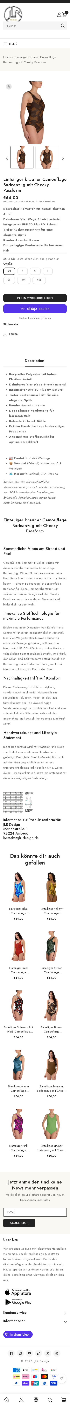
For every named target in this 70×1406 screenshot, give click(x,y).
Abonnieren (19, 1223)
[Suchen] (49, 1400)
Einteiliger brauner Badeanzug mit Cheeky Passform (51, 1088)
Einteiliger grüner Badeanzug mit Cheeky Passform (51, 1148)
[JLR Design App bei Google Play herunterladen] (35, 1302)
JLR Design (42, 1361)
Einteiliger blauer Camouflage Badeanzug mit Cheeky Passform (18, 1088)
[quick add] (28, 872)
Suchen (62, 25)
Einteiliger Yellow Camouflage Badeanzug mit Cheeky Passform (51, 911)
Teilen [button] (13, 334)
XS (9, 271)
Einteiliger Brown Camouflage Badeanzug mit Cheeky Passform (51, 1029)
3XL (39, 280)
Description (34, 360)
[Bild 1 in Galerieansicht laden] (21, 157)
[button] (64, 14)
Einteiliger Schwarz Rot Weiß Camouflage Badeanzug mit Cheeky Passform (18, 1029)
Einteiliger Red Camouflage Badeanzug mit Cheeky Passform (18, 970)
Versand (19, 201)
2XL (23, 280)
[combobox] (35, 25)
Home (7, 57)
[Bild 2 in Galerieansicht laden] (46, 157)
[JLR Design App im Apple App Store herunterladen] (35, 1292)
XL (9, 280)
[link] (6, 1401)
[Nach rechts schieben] (63, 158)
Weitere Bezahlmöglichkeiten (35, 318)
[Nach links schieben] (6, 158)
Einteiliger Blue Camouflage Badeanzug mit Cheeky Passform (18, 911)
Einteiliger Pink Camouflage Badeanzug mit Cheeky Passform (18, 1148)
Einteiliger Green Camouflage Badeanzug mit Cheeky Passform (51, 970)
